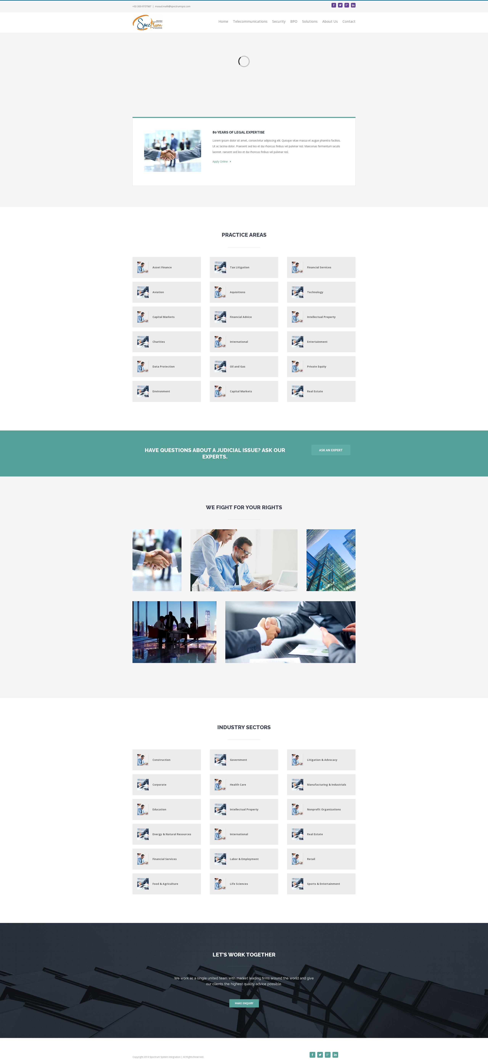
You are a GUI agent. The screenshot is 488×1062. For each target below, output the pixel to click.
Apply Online (221, 161)
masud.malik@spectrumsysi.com (172, 6)
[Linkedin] (353, 5)
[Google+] (346, 5)
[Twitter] (340, 5)
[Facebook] (333, 5)
